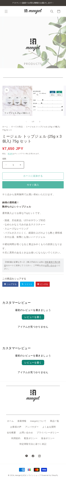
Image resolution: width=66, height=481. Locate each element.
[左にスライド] (26, 121)
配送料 (10, 154)
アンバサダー (32, 426)
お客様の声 (15, 426)
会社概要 (11, 432)
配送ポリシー (31, 438)
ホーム (5, 126)
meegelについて (38, 421)
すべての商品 (17, 126)
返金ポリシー (48, 438)
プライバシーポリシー (48, 432)
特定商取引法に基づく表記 (32, 444)
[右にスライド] (39, 121)
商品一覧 (54, 421)
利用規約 (15, 438)
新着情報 (21, 421)
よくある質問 (49, 426)
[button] (6, 11)
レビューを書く (33, 317)
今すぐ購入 (33, 184)
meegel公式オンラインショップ (28, 475)
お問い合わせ (50, 265)
